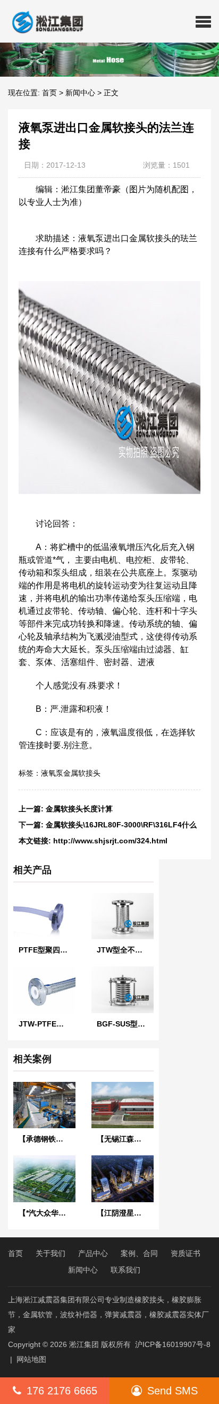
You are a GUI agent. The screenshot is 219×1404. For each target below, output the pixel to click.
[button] (203, 21)
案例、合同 (139, 1253)
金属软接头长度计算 (79, 808)
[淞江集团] (43, 21)
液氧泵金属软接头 (70, 773)
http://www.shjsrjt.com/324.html (110, 840)
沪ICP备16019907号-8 (172, 1344)
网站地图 (31, 1359)
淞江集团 (84, 1344)
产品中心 (93, 1253)
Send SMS (172, 1391)
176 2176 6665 (62, 1391)
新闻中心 (80, 92)
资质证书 (185, 1253)
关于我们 (50, 1253)
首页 (49, 92)
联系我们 (125, 1270)
